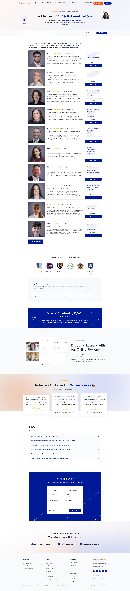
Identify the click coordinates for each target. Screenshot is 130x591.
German (71, 296)
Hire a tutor (107, 3)
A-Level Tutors (50, 568)
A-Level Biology (95, 109)
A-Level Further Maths (92, 74)
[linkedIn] (106, 571)
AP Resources (73, 573)
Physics (62, 292)
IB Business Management (93, 172)
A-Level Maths (95, 52)
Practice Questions (74, 578)
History (92, 292)
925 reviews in (71, 11)
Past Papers (73, 581)
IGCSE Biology (90, 116)
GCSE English (90, 95)
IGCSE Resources (74, 565)
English (86, 292)
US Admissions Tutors (51, 579)
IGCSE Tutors (49, 565)
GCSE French (90, 189)
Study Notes (73, 576)
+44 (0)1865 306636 (66, 544)
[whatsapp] (94, 571)
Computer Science (78, 292)
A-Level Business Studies (93, 57)
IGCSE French (96, 187)
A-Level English (95, 90)
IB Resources (73, 570)
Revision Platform (98, 3)
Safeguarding (96, 581)
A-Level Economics (91, 55)
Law (77, 296)
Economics (43, 296)
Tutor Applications (27, 563)
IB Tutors (48, 571)
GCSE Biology (90, 114)
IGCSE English (96, 92)
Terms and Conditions (98, 578)
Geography (36, 296)
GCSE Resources (74, 562)
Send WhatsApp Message (42, 544)
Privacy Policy (96, 575)
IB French (89, 187)
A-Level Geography (91, 224)
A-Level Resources (74, 568)
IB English (89, 92)
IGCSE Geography (91, 227)
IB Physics (89, 132)
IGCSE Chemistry (91, 151)
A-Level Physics (90, 76)
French (59, 296)
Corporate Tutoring (28, 568)
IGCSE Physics (90, 135)
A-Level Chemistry (91, 111)
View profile (93, 62)
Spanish (65, 296)
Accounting (84, 296)
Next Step (74, 510)
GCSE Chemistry (91, 153)
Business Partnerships (28, 565)
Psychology (69, 292)
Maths (35, 292)
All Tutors (36, 3)
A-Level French (95, 185)
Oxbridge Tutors (50, 576)
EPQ (90, 296)
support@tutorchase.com (91, 544)
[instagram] (100, 571)
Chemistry (56, 292)
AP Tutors (48, 574)
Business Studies (52, 296)
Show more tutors (35, 241)
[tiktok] (103, 571)
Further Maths (42, 292)
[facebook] (97, 571)
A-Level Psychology (91, 206)
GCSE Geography (91, 229)
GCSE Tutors (49, 563)
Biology (49, 292)
